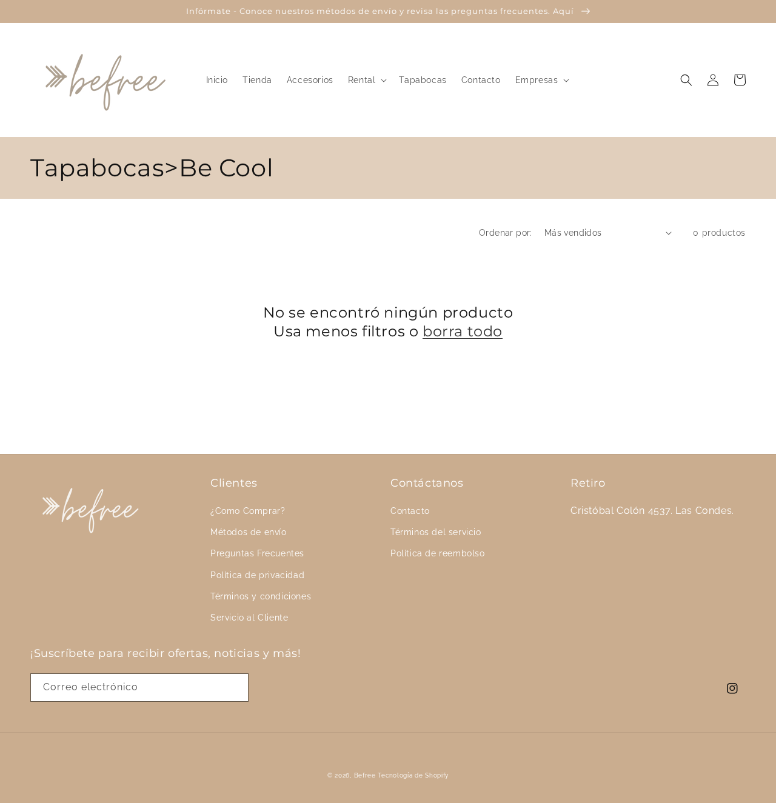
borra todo (463, 331)
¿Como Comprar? (247, 511)
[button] (366, 80)
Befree (365, 775)
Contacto (410, 511)
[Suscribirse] (234, 687)
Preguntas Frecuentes (257, 553)
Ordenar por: (505, 233)
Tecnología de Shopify (413, 775)
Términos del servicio (435, 532)
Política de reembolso (437, 553)
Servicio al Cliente (249, 617)
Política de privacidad (257, 575)
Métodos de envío (248, 532)
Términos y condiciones (260, 596)
